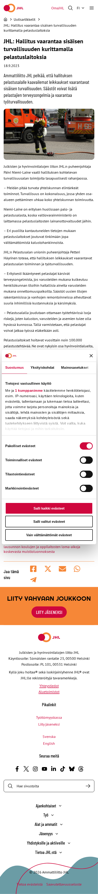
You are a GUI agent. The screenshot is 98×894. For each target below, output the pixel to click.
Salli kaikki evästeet (49, 508)
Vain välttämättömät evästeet (49, 535)
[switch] (86, 460)
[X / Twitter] (26, 769)
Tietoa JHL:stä (46, 852)
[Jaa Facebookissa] (33, 568)
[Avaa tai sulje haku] (70, 8)
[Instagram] (35, 769)
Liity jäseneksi (49, 724)
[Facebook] (17, 769)
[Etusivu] (5, 19)
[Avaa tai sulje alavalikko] (60, 806)
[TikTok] (62, 769)
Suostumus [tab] (14, 367)
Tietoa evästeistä (29, 884)
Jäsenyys (46, 833)
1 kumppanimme (29, 390)
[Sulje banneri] (91, 355)
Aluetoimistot (49, 691)
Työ (45, 814)
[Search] (88, 786)
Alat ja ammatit (46, 824)
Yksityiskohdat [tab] (42, 367)
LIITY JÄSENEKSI (49, 612)
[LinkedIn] (53, 769)
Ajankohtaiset (46, 805)
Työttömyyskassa (49, 717)
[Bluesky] (72, 769)
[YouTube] (44, 769)
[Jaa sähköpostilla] (62, 568)
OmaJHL (57, 8)
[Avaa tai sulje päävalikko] (91, 8)
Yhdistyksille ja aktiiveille (46, 842)
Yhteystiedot (49, 685)
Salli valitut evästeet (49, 521)
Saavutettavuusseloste (64, 884)
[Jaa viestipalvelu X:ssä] (48, 568)
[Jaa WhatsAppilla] (77, 568)
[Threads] (81, 769)
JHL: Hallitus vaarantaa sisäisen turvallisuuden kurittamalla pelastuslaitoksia (40, 28)
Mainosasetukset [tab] (74, 367)
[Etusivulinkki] (13, 8)
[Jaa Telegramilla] (33, 579)
